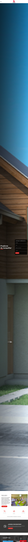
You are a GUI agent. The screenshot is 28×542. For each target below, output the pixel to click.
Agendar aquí (10, 528)
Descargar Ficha (4, 506)
